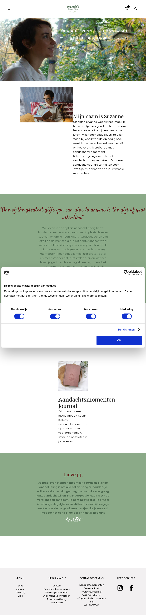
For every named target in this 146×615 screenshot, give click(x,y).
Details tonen (126, 329)
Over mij (20, 592)
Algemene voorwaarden (56, 595)
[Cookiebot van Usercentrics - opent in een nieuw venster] (126, 272)
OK (119, 340)
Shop (20, 585)
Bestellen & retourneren (57, 589)
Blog (20, 595)
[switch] (55, 316)
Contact (57, 585)
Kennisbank (57, 602)
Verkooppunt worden (56, 592)
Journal (20, 589)
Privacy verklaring (57, 599)
